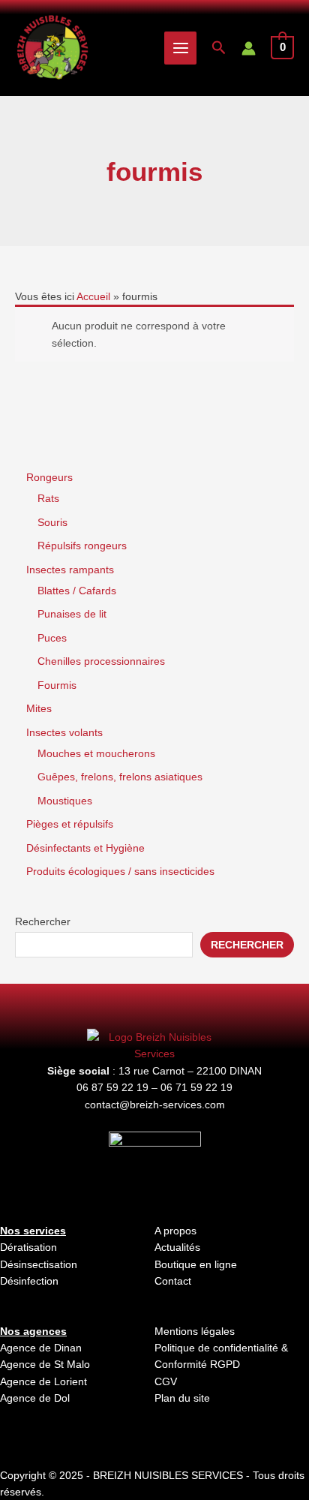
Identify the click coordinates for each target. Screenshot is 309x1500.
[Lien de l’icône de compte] (249, 48)
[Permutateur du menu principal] (180, 48)
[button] (219, 48)
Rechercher (42, 921)
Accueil (93, 296)
